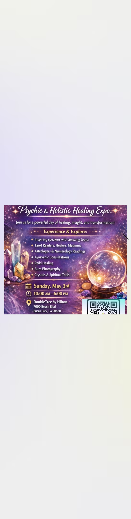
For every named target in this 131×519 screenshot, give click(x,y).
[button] (126, 236)
